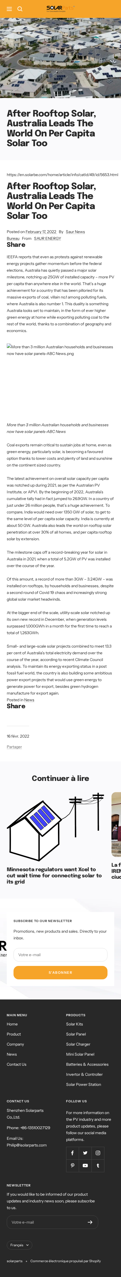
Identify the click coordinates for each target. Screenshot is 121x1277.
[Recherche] (20, 8)
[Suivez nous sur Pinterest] (72, 1165)
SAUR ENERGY (47, 238)
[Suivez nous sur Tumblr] (97, 1165)
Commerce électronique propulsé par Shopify (65, 1261)
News (29, 699)
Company (15, 1044)
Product (14, 1034)
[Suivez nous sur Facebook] (72, 1153)
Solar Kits (74, 1024)
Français (16, 1245)
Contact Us (16, 1064)
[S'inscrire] (90, 1222)
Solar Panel (76, 1034)
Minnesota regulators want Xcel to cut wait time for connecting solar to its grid (54, 875)
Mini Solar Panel (80, 1054)
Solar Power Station (83, 1084)
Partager (14, 746)
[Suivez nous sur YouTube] (85, 1165)
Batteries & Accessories (87, 1064)
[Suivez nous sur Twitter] (85, 1153)
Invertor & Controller (84, 1074)
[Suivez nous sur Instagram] (97, 1153)
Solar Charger (78, 1044)
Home (12, 1024)
